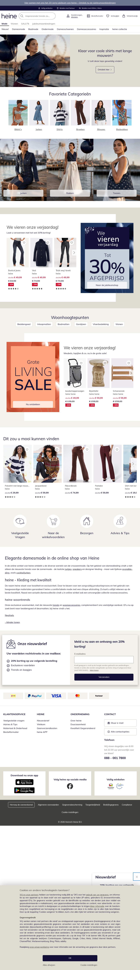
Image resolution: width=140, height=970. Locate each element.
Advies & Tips (10, 724)
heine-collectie (119, 29)
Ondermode (48, 29)
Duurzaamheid (78, 724)
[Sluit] (137, 876)
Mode (4, 23)
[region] (70, 927)
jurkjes (68, 569)
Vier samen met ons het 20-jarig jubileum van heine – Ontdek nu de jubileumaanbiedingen (70, 2)
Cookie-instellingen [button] (70, 812)
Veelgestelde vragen (13, 720)
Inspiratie (104, 29)
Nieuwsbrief (43, 720)
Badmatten (63, 324)
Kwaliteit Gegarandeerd (83, 728)
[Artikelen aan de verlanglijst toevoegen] (24, 242)
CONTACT (110, 714)
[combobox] (42, 16)
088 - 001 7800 (115, 758)
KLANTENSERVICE (14, 714)
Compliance (127, 805)
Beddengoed (23, 324)
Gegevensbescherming (72, 805)
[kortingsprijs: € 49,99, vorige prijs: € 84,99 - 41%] (18, 252)
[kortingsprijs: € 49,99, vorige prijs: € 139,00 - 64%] (75, 373)
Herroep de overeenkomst (21, 805)
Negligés (9, 615)
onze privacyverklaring (39, 947)
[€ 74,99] (77, 464)
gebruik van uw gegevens (97, 895)
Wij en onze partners (29, 895)
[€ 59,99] (47, 464)
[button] (74, 253)
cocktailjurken (23, 572)
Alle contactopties (120, 731)
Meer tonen (94, 670)
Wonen (14, 23)
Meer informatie (97, 906)
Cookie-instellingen (89, 965)
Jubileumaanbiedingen (43, 23)
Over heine (76, 720)
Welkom (41, 724)
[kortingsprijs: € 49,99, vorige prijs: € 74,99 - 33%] (41, 252)
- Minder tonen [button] (12, 622)
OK (70, 958)
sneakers (77, 569)
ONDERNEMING (80, 714)
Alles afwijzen (49, 965)
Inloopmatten (44, 324)
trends (56, 605)
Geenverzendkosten (47, 728)
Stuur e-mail (117, 723)
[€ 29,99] (17, 464)
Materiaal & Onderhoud (15, 728)
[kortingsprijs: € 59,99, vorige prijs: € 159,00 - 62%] (99, 373)
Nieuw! (5, 29)
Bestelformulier (11, 732)
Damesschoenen (65, 29)
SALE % (25, 23)
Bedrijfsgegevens (111, 805)
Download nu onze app (24, 775)
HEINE (40, 714)
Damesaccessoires (86, 29)
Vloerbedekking (101, 324)
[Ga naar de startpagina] (9, 16)
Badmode (33, 29)
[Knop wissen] (53, 16)
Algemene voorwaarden (48, 805)
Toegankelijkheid (92, 805)
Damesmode (18, 29)
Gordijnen (81, 324)
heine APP (42, 732)
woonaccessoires (71, 605)
